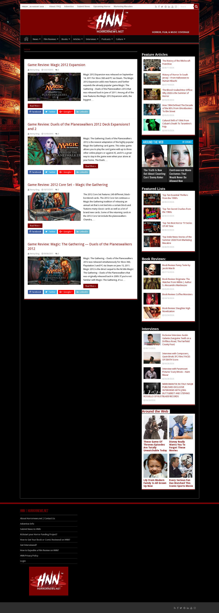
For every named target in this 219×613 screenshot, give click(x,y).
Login (23, 561)
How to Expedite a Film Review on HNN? (39, 550)
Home (27, 49)
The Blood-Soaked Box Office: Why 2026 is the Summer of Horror (177, 93)
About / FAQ (55, 6)
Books (65, 39)
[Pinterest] (165, 7)
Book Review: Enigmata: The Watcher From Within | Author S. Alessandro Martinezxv (176, 282)
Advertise (69, 6)
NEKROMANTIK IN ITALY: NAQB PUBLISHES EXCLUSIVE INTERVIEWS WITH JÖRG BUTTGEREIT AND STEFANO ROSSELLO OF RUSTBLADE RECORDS (168, 390)
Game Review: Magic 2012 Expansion (56, 65)
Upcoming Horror (101, 6)
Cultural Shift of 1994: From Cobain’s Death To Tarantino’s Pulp (176, 123)
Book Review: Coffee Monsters (177, 294)
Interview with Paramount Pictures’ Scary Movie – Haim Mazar (176, 371)
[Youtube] (172, 7)
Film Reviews (50, 39)
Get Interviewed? (28, 545)
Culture (119, 39)
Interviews (91, 39)
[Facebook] (159, 7)
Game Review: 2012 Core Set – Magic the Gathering (68, 185)
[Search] (196, 6)
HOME (26, 38)
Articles (76, 39)
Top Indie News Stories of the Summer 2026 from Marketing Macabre (177, 240)
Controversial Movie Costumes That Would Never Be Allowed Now (180, 175)
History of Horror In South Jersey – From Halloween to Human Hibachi (175, 77)
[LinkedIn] (169, 7)
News (35, 39)
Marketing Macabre (123, 6)
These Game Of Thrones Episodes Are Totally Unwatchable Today (155, 446)
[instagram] (176, 7)
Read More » (35, 106)
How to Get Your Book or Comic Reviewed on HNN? (45, 539)
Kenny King (34, 70)
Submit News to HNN (30, 529)
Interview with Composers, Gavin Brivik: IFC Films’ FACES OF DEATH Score (176, 356)
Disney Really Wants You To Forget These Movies (177, 446)
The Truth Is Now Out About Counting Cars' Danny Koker (154, 173)
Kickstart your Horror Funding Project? (38, 534)
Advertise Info (27, 523)
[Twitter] (162, 7)
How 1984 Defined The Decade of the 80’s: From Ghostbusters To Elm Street (177, 108)
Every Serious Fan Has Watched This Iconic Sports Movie (181, 483)
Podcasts (106, 39)
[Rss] (156, 7)
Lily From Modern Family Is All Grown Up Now (155, 483)
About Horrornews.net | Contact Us (37, 518)
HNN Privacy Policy (29, 555)
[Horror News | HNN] (110, 21)
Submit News (83, 6)
